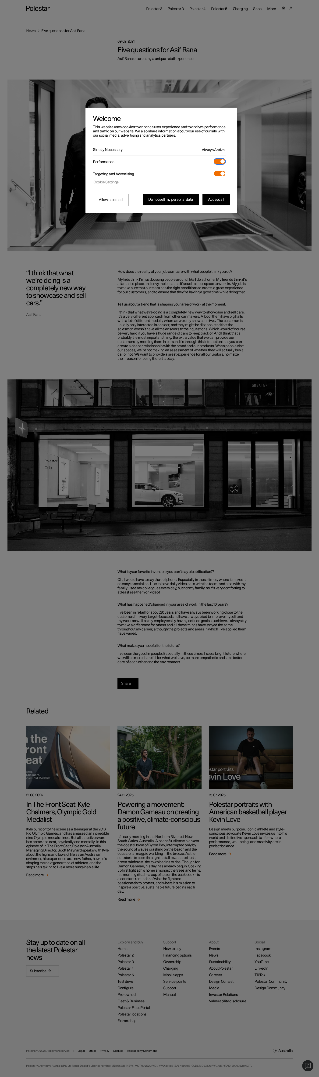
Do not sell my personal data (170, 199)
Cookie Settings (106, 182)
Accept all (216, 199)
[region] (161, 160)
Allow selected (111, 200)
